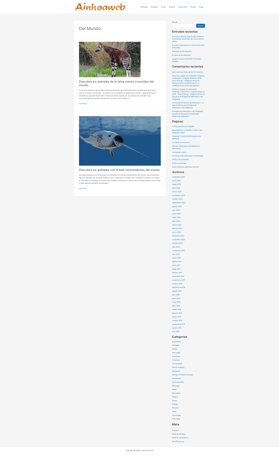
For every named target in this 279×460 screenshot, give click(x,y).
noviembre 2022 (178, 240)
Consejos (175, 360)
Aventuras (176, 356)
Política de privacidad (180, 159)
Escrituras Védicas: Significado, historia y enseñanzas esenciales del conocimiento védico (188, 38)
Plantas (193, 7)
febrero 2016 (177, 313)
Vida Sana (176, 419)
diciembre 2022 (178, 236)
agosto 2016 (177, 291)
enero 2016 (176, 317)
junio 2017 (176, 265)
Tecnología (176, 415)
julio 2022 (176, 247)
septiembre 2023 (178, 203)
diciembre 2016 (178, 276)
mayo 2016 (176, 302)
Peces (163, 7)
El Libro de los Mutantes (181, 55)
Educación (176, 371)
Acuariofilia (182, 7)
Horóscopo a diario (179, 152)
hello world (176, 72)
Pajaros (172, 7)
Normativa (176, 393)
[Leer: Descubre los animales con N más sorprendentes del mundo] (120, 141)
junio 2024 (176, 181)
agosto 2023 (177, 206)
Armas (174, 349)
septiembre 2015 (178, 324)
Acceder (175, 430)
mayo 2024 (176, 184)
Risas (201, 7)
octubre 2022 (177, 243)
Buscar (175, 22)
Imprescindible (178, 382)
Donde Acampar (178, 367)
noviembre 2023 (178, 195)
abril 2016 (176, 306)
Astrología (176, 353)
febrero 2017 (177, 273)
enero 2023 (176, 232)
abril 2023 (176, 221)
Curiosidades (177, 364)
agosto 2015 (177, 328)
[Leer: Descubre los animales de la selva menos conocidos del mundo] (110, 59)
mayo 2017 (176, 269)
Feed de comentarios (180, 438)
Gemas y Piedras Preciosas (182, 375)
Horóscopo (176, 378)
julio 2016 (176, 295)
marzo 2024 (176, 192)
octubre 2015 (177, 320)
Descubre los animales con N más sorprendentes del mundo (119, 170)
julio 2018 (176, 254)
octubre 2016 (177, 284)
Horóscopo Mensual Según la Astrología (187, 156)
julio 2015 (176, 331)
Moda (174, 389)
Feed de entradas (179, 434)
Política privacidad (179, 163)
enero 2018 (176, 258)
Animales (154, 7)
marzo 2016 (176, 309)
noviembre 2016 (178, 280)
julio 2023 (176, 210)
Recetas (175, 408)
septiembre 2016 (178, 287)
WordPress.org (178, 441)
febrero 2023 (177, 228)
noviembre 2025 (178, 177)
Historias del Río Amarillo (182, 51)
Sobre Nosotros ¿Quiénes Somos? (185, 167)
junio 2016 (176, 298)
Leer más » (83, 103)
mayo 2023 (176, 217)
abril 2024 (176, 188)
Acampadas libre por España (183, 126)
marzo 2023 (176, 225)
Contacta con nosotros (181, 142)
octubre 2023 (177, 199)
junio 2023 (176, 214)
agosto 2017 (177, 262)
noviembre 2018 (178, 251)
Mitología (144, 7)
